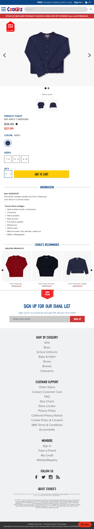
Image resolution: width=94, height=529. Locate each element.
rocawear (38, 506)
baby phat (62, 504)
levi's (17, 506)
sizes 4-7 (45, 503)
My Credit (47, 455)
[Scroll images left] (2, 270)
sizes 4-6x (27, 504)
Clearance (47, 371)
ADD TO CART (41, 174)
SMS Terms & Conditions (47, 425)
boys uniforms (61, 506)
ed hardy (73, 504)
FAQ (47, 396)
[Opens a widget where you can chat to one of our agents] (85, 525)
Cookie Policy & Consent (47, 420)
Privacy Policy (47, 410)
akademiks (55, 504)
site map (55, 507)
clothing (51, 501)
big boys (69, 500)
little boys (63, 500)
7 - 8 (8, 159)
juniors (45, 500)
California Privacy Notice (47, 415)
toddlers (39, 503)
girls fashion (44, 507)
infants (34, 503)
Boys (47, 347)
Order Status (47, 387)
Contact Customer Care (47, 392)
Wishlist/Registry (47, 460)
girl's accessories (53, 500)
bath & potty (45, 501)
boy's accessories (28, 501)
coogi (68, 504)
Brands (47, 366)
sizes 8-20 (51, 503)
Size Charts (47, 401)
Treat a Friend (47, 450)
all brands (44, 506)
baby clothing (64, 494)
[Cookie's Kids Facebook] (36, 477)
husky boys (76, 500)
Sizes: (7, 152)
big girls (31, 500)
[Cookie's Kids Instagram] (51, 477)
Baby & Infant (47, 356)
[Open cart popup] (92, 2)
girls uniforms (70, 506)
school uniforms (46, 494)
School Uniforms (47, 352)
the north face (30, 506)
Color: (8, 135)
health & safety (67, 501)
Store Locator (47, 406)
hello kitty (22, 506)
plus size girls (38, 500)
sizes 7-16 (34, 504)
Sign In (78, 2)
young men (18, 501)
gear (61, 501)
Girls (47, 342)
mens (57, 503)
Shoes (47, 361)
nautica (78, 504)
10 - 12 (16, 159)
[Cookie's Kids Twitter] (43, 477)
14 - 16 (25, 159)
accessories (63, 503)
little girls (25, 500)
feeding (56, 501)
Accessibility (47, 429)
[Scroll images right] (92, 270)
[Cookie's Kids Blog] (58, 477)
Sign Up (77, 319)
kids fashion (55, 494)
